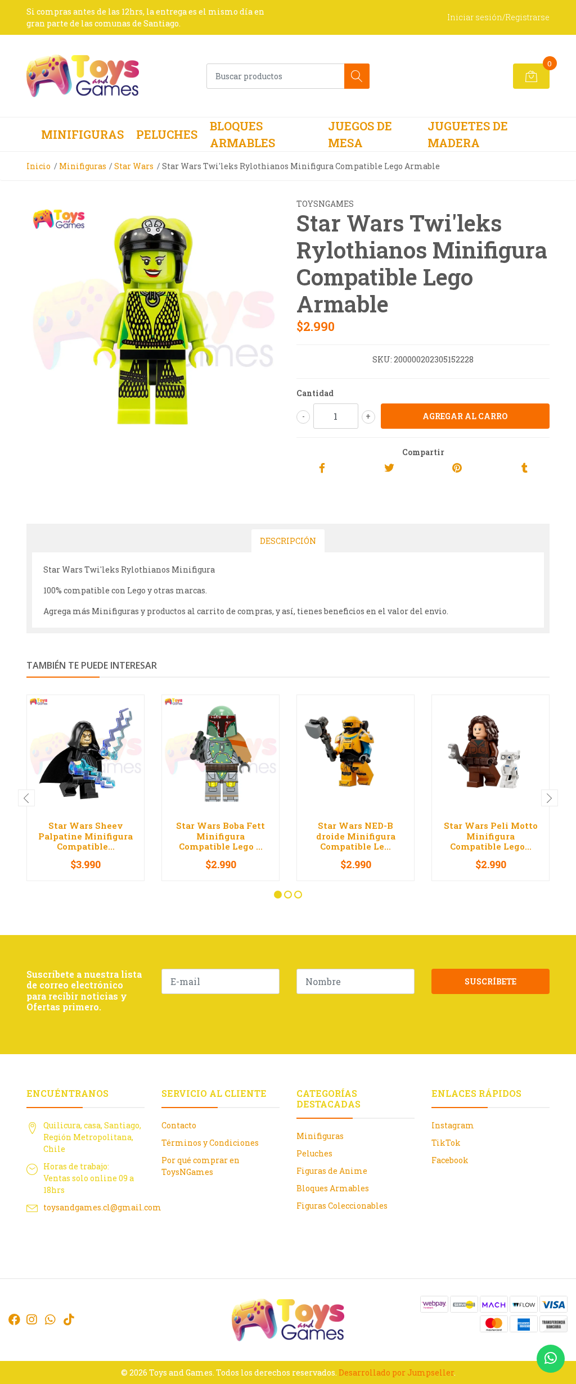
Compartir (423, 452)
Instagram (452, 1125)
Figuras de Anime (331, 1170)
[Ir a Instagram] (31, 1319)
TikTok (446, 1142)
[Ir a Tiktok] (69, 1319)
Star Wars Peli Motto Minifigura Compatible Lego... (491, 835)
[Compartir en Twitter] (389, 468)
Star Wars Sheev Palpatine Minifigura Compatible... (85, 835)
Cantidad (315, 393)
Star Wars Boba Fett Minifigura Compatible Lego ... (220, 835)
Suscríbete (490, 981)
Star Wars (134, 166)
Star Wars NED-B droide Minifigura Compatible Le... (355, 835)
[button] (278, 895)
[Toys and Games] (82, 76)
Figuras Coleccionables (342, 1205)
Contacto (178, 1125)
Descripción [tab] (288, 541)
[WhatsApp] (50, 1319)
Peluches (166, 134)
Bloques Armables (242, 134)
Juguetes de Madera (468, 134)
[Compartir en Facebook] (322, 468)
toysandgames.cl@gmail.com (102, 1207)
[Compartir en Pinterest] (457, 468)
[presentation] (26, 797)
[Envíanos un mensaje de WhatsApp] (551, 1359)
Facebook (450, 1160)
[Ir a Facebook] (14, 1319)
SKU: (382, 359)
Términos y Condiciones (210, 1142)
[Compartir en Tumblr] (524, 468)
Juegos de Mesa (360, 134)
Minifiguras (82, 134)
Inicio (38, 166)
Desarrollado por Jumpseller (396, 1372)
